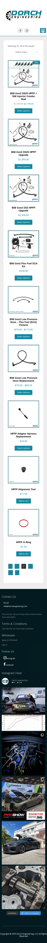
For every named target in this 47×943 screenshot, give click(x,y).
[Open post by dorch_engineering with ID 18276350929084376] (23, 798)
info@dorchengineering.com (15, 606)
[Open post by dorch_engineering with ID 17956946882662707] (23, 843)
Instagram (11, 658)
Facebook (9, 665)
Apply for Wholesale (9, 640)
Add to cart (23, 501)
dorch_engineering (23, 690)
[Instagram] (27, 31)
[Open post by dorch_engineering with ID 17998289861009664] (23, 887)
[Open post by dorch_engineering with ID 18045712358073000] (23, 709)
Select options (23, 110)
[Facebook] (20, 31)
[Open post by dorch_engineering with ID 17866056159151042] (23, 753)
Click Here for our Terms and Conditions (18, 628)
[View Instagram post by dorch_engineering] (43, 728)
